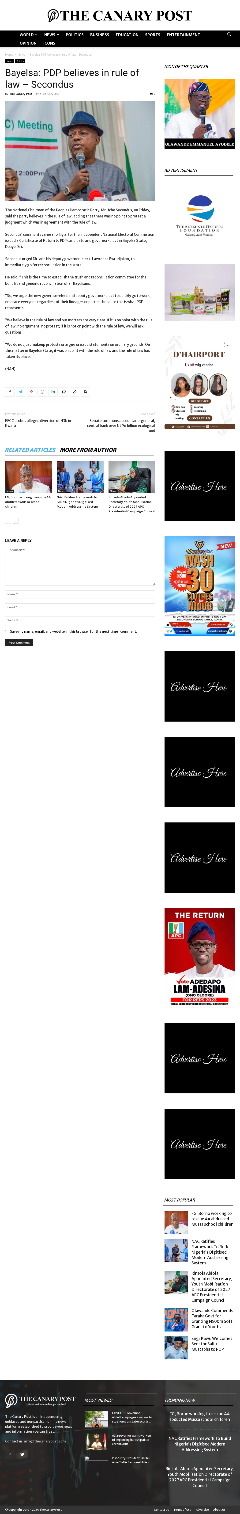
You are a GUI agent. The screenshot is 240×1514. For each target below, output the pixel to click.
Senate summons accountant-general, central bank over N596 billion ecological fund (121, 425)
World (27, 34)
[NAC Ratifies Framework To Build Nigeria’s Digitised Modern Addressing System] (80, 477)
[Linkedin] (53, 392)
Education (127, 34)
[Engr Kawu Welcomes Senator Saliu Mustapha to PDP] (176, 1347)
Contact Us (161, 1509)
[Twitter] (20, 392)
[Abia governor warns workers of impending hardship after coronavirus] (96, 1442)
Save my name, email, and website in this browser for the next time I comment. (73, 631)
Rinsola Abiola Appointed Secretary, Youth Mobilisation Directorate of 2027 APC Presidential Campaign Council (211, 1287)
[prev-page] (8, 521)
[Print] (85, 392)
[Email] (63, 392)
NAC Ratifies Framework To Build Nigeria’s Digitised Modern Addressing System (77, 502)
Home (9, 55)
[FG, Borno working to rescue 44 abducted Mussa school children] (28, 477)
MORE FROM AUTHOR (88, 450)
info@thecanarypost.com (45, 1441)
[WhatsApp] (42, 392)
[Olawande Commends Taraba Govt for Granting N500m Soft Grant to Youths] (176, 1319)
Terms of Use (182, 1509)
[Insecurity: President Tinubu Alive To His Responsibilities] (96, 1464)
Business (99, 34)
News (49, 34)
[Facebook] (10, 392)
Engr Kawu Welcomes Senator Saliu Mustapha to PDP (211, 1344)
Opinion (28, 43)
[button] (229, 35)
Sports (152, 34)
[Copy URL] (74, 392)
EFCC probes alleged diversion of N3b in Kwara (38, 423)
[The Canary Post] (120, 16)
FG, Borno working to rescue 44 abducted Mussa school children (28, 502)
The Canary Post (20, 93)
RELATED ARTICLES (30, 450)
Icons (49, 43)
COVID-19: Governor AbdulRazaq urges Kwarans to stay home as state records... (132, 1417)
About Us (219, 1509)
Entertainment (183, 34)
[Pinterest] (31, 392)
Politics (75, 34)
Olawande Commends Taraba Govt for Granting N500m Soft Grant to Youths (212, 1318)
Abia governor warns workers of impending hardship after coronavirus (132, 1440)
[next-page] (16, 521)
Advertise (202, 1509)
